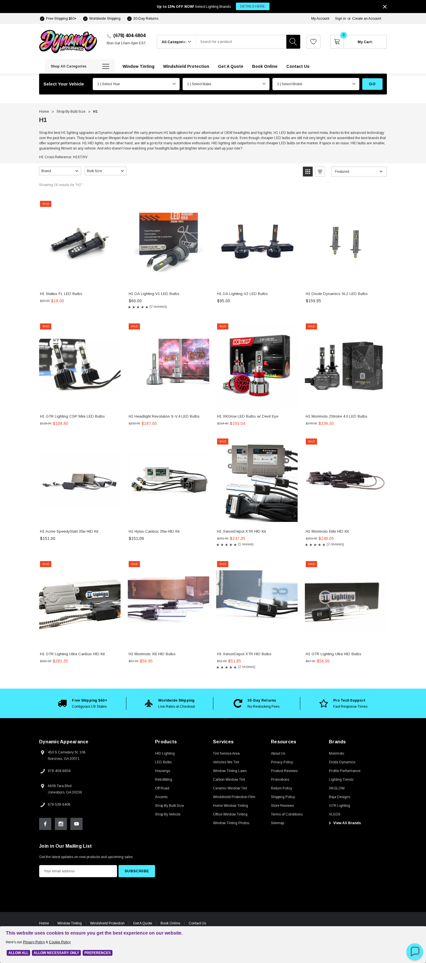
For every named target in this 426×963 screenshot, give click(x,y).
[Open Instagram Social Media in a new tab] (61, 824)
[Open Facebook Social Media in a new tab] (45, 824)
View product (79, 280)
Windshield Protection (107, 923)
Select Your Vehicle (63, 84)
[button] (60, 171)
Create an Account (366, 19)
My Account (320, 19)
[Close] (385, 6)
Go (372, 84)
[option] (82, 703)
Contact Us (197, 923)
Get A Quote (142, 923)
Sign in (340, 19)
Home (44, 923)
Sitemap (277, 823)
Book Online (170, 923)
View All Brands (346, 823)
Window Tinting (69, 923)
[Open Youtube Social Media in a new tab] (76, 824)
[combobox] (241, 42)
